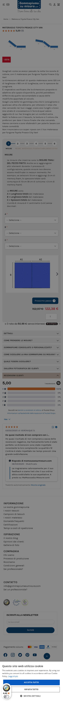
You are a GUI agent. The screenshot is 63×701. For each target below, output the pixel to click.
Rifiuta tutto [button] (31, 689)
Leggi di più (13, 676)
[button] (31, 696)
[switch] (6, 696)
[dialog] (31, 681)
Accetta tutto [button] (31, 682)
